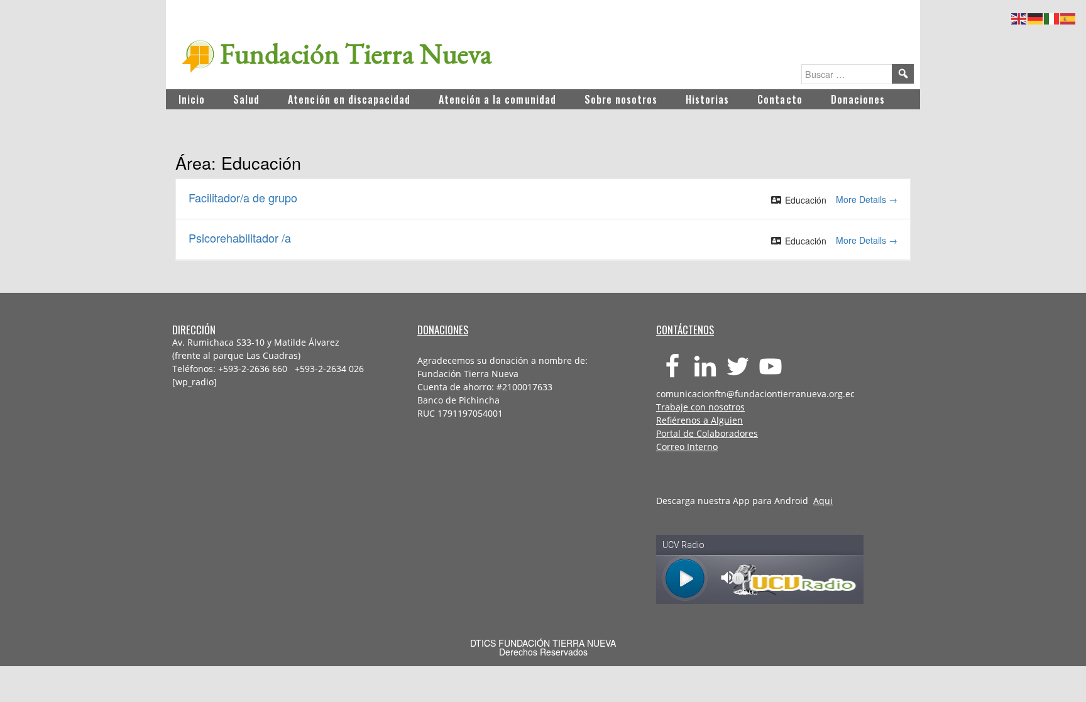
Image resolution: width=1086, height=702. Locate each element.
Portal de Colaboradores (707, 433)
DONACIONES (442, 329)
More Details (862, 199)
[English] (1019, 17)
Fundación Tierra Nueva (356, 53)
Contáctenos (685, 329)
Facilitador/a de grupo (243, 197)
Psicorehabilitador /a (240, 237)
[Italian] (1052, 17)
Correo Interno (687, 446)
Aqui (823, 501)
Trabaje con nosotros (700, 407)
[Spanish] (1068, 17)
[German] (1036, 17)
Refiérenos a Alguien (699, 420)
